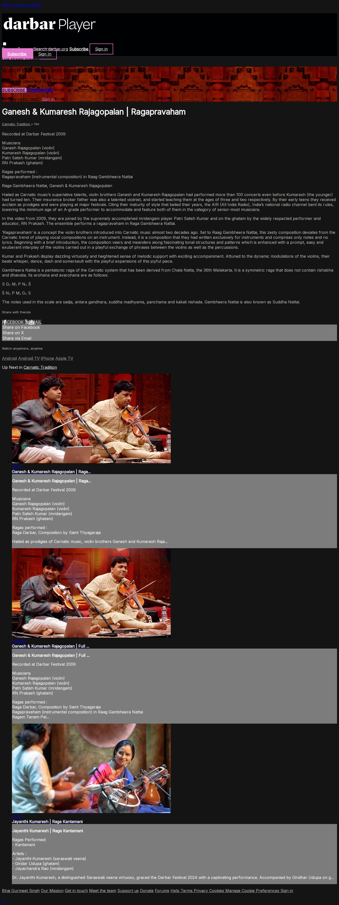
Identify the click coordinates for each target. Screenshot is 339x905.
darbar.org (58, 48)
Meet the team (102, 890)
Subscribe (14, 90)
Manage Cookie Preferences (252, 890)
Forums (162, 890)
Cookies (217, 890)
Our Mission (52, 890)
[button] (4, 43)
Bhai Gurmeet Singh (21, 890)
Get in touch (76, 890)
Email (35, 322)
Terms (187, 890)
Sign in (101, 48)
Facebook (13, 322)
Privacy (201, 890)
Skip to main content (21, 4)
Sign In (44, 53)
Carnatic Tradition (16, 124)
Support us (128, 890)
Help (175, 890)
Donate (147, 890)
